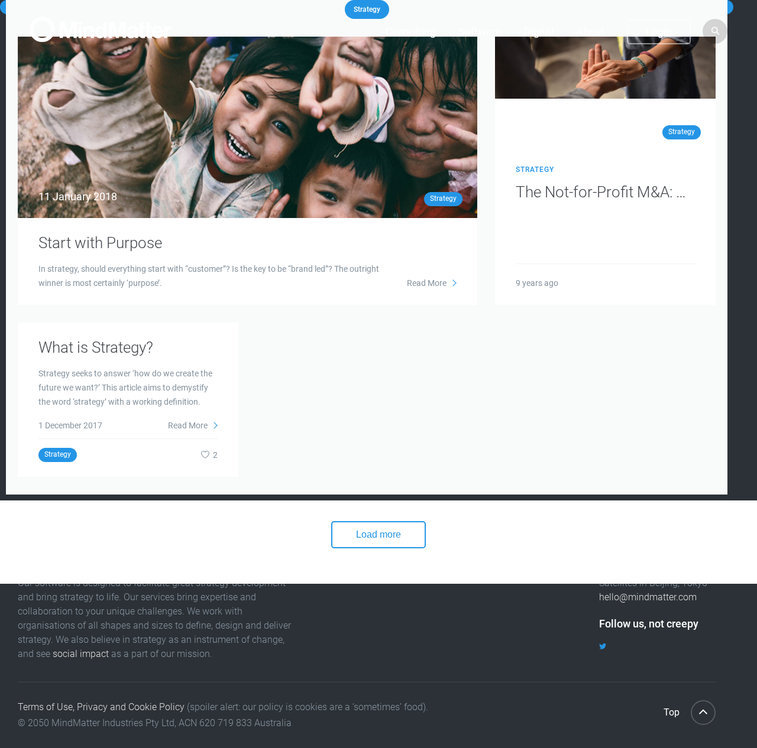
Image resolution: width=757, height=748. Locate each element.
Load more (378, 534)
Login (659, 31)
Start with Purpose (100, 243)
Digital (539, 31)
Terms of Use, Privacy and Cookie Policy (101, 707)
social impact (81, 653)
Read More (427, 283)
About (590, 31)
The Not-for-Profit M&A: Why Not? (605, 192)
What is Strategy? (95, 347)
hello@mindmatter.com (648, 597)
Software (480, 31)
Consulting (411, 31)
